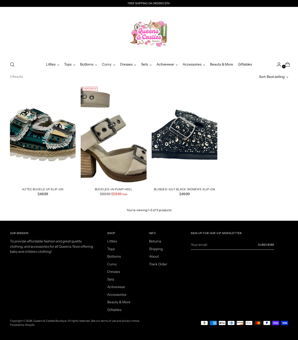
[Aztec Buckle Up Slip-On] (43, 134)
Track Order (158, 264)
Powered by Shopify (22, 324)
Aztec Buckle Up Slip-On (42, 189)
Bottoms (114, 256)
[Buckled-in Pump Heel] (114, 134)
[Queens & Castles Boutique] (149, 32)
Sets (110, 279)
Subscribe (266, 244)
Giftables (114, 310)
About (154, 256)
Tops (111, 249)
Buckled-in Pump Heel (113, 189)
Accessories (116, 295)
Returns (155, 241)
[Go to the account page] (277, 64)
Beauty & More (119, 302)
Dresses (113, 272)
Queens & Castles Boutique (49, 320)
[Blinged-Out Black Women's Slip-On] (185, 134)
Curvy (112, 264)
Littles (112, 241)
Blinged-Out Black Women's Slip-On (184, 189)
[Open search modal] (12, 64)
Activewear (116, 287)
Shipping (156, 249)
